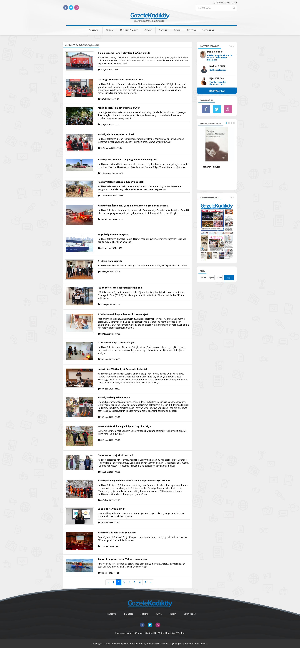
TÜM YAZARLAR (217, 90)
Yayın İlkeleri (190, 613)
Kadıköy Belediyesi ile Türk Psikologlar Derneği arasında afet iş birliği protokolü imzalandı (142, 265)
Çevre (148, 30)
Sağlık (163, 30)
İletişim (173, 613)
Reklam (144, 613)
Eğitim (191, 30)
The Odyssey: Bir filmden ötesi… (217, 83)
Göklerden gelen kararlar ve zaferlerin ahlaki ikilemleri (220, 57)
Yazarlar (208, 30)
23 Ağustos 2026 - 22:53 (225, 3)
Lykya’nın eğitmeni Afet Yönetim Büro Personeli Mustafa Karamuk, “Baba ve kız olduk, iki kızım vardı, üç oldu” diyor (143, 432)
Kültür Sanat (129, 30)
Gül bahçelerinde (217, 70)
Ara (228, 277)
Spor (177, 30)
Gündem (94, 30)
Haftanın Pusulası (211, 166)
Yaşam (109, 30)
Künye (159, 613)
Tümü (231, 46)
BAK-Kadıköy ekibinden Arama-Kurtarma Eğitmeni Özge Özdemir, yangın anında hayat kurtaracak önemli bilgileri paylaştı (141, 515)
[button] (226, 123)
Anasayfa (111, 613)
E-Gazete (128, 613)
